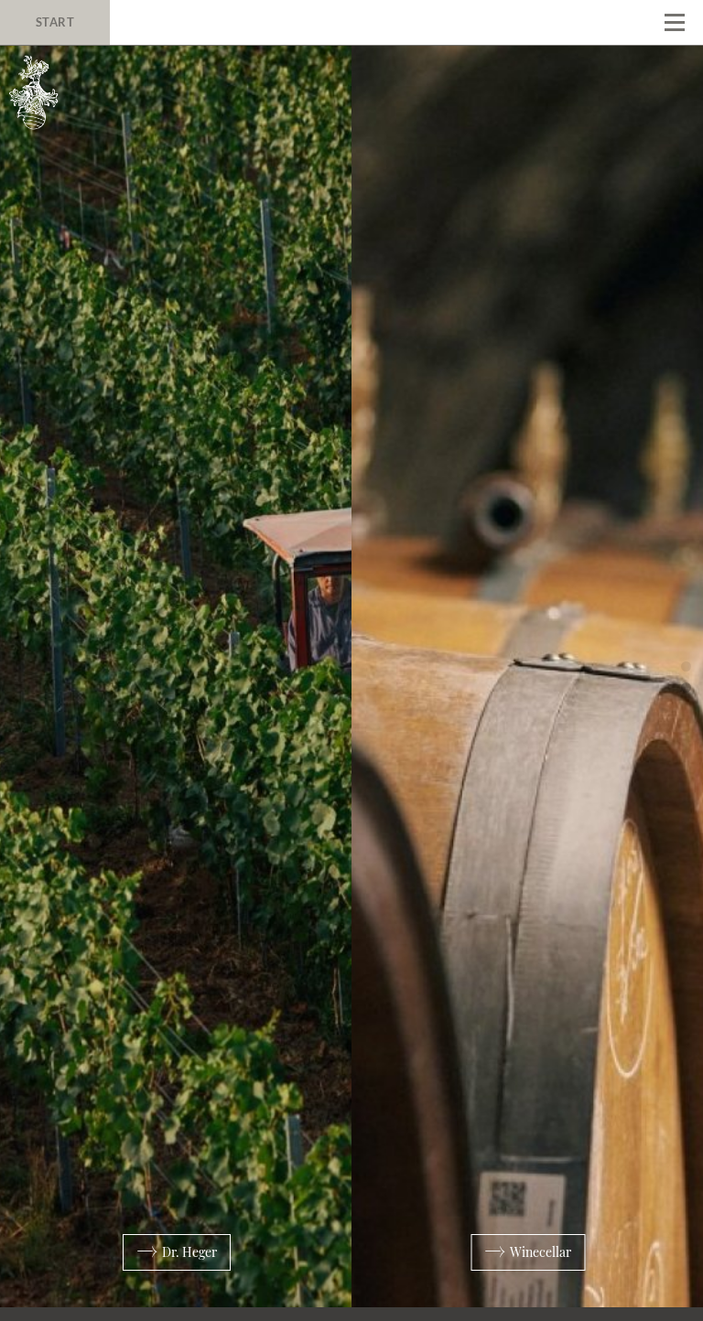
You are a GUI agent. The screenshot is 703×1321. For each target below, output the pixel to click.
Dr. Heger (188, 1252)
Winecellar (539, 1252)
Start (55, 22)
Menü (674, 23)
